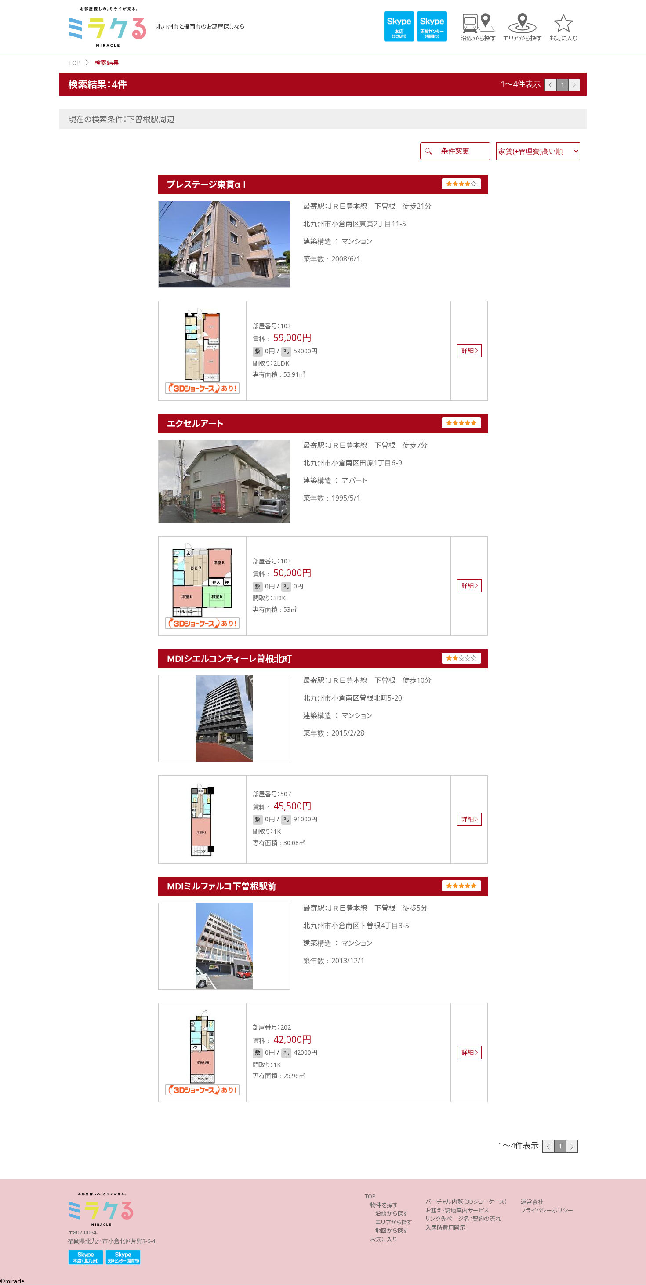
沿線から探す (478, 37)
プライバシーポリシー (547, 1210)
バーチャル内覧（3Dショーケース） (466, 1201)
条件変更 (455, 151)
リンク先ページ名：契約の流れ (463, 1219)
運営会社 (532, 1201)
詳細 (467, 350)
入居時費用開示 (445, 1227)
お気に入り (563, 37)
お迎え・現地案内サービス (457, 1210)
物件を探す (384, 1205)
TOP (74, 62)
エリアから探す (522, 37)
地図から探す (391, 1230)
